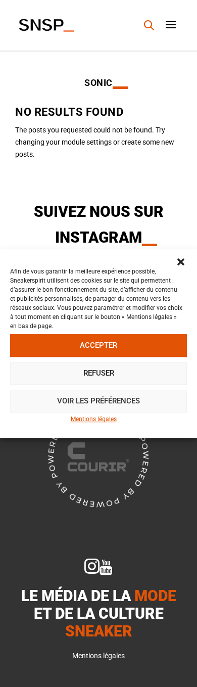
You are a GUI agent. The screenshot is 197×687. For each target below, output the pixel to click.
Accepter (98, 345)
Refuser (98, 373)
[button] (181, 262)
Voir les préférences (98, 400)
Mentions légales (94, 419)
